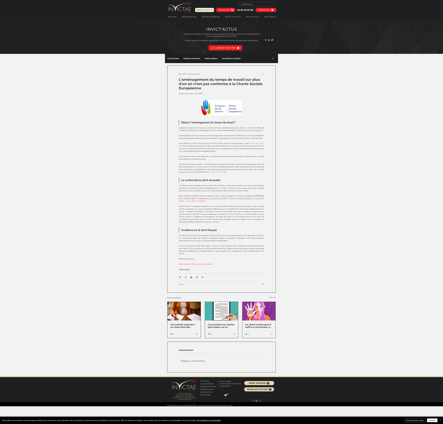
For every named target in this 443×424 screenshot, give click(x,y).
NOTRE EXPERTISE (208, 386)
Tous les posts (173, 59)
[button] (225, 10)
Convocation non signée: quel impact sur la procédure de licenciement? (221, 325)
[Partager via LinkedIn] (191, 277)
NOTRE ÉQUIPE (208, 384)
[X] (260, 400)
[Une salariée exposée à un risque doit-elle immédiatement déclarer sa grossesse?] (184, 311)
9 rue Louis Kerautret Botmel (184, 395)
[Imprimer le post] (202, 277)
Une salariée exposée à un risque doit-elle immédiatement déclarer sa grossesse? (183, 325)
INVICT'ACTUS (207, 392)
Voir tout (273, 297)
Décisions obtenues (192, 59)
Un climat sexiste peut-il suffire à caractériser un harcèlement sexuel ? (258, 325)
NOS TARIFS (206, 395)
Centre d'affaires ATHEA (184, 393)
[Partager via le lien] (197, 277)
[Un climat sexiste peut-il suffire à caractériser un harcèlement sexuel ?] (258, 311)
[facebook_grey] (253, 400)
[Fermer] (440, 420)
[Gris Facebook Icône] (265, 40)
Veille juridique (211, 59)
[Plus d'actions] (262, 74)
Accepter (432, 420)
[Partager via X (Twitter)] (185, 277)
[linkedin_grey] (268, 40)
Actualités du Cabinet (231, 59)
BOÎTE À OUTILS (208, 389)
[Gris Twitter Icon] (272, 40)
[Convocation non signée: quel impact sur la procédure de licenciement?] (221, 311)
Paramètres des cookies (415, 420)
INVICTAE (205, 381)
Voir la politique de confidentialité (209, 420)
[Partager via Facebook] (180, 277)
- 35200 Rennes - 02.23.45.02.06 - (184, 396)
